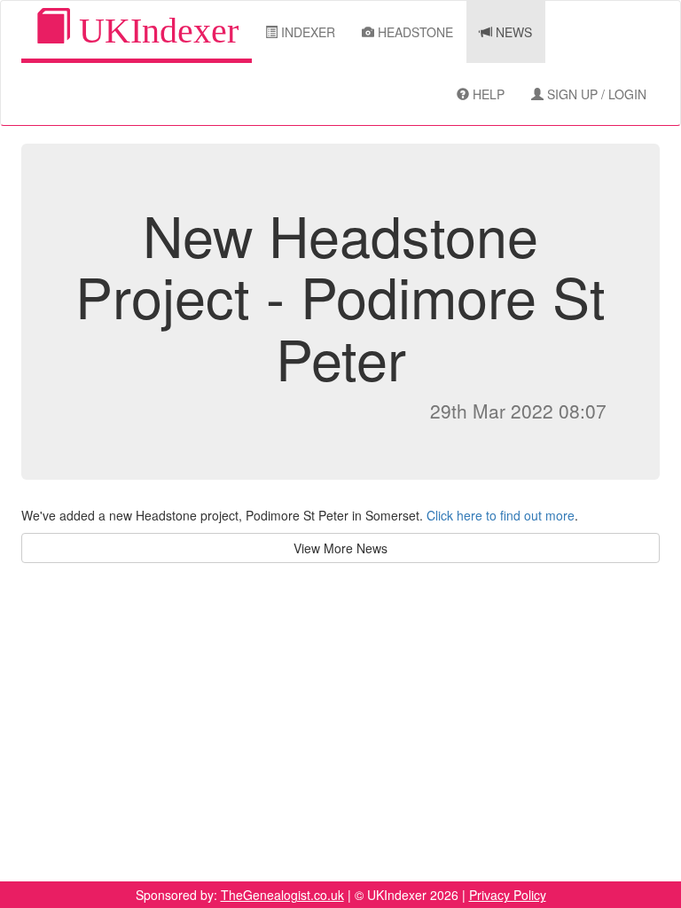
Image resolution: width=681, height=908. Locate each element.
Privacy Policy (507, 895)
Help (487, 94)
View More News (340, 548)
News (512, 32)
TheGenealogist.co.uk (282, 895)
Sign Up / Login (595, 94)
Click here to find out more (501, 515)
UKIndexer (154, 31)
